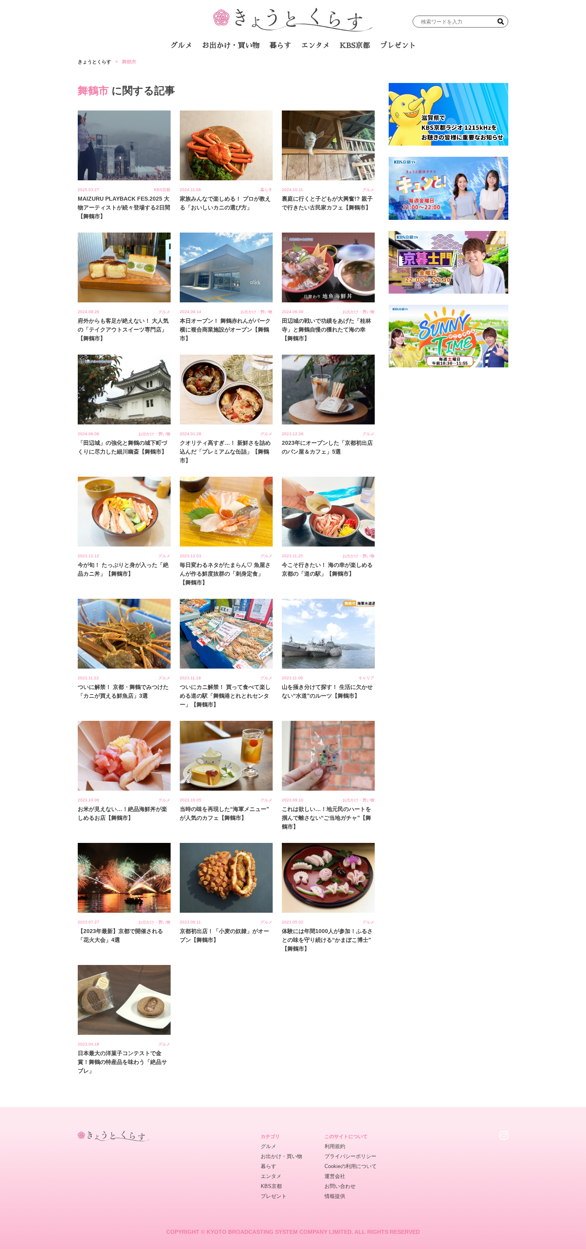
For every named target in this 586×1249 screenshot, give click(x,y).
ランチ (199, 67)
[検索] (501, 21)
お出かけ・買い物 (231, 45)
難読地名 (329, 67)
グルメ (181, 45)
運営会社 (334, 1176)
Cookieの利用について (350, 1166)
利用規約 (334, 1146)
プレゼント (398, 45)
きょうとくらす (94, 62)
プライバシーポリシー (350, 1156)
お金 (298, 67)
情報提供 (334, 1196)
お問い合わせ (340, 1186)
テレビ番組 (368, 67)
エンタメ (315, 45)
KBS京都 (355, 45)
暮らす (280, 45)
